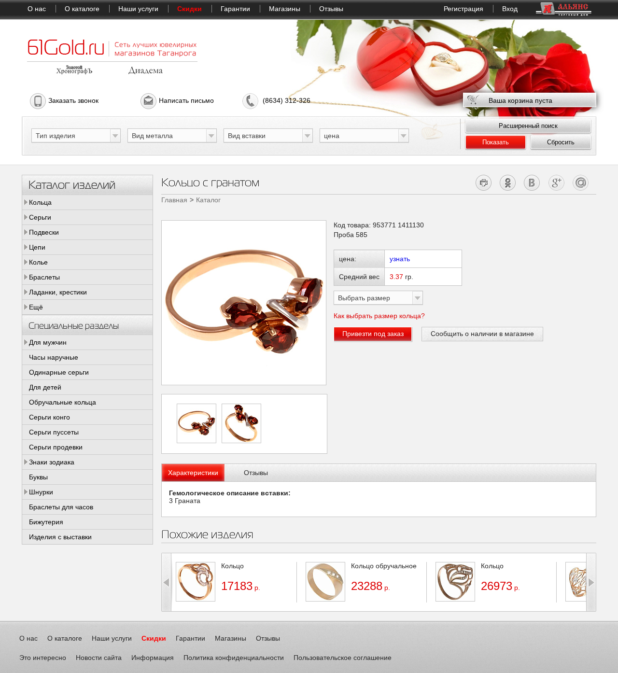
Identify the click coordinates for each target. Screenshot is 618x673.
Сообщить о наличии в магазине (482, 333)
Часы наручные (53, 357)
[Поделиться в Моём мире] (580, 182)
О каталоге (82, 9)
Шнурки (41, 492)
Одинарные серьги (59, 372)
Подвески (44, 232)
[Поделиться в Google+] (556, 182)
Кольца (40, 202)
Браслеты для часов (61, 507)
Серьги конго (49, 417)
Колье (38, 262)
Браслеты (44, 277)
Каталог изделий (71, 184)
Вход (510, 9)
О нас (37, 9)
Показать (495, 142)
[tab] (193, 472)
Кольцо (232, 566)
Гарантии (235, 9)
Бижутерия (46, 522)
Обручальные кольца (62, 402)
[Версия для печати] (484, 182)
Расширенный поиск (528, 125)
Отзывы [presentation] (256, 473)
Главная (174, 200)
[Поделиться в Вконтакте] (532, 182)
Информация (152, 657)
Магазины (284, 9)
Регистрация (463, 9)
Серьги (40, 217)
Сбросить (561, 142)
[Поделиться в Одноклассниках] (508, 182)
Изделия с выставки (60, 537)
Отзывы (331, 9)
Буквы (38, 477)
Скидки (189, 9)
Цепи (37, 247)
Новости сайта (99, 657)
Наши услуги (138, 9)
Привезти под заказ (373, 333)
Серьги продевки (56, 447)
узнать (400, 259)
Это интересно (42, 657)
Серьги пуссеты (54, 432)
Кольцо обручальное (384, 566)
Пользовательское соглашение (343, 657)
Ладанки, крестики (58, 292)
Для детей (45, 387)
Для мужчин (48, 342)
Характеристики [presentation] (193, 473)
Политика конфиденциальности (233, 657)
